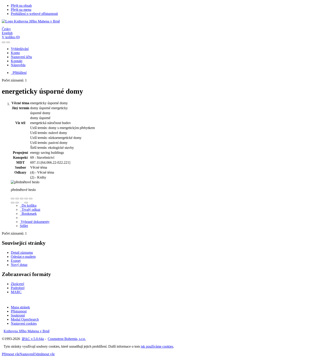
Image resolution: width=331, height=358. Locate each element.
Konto (15, 53)
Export (15, 261)
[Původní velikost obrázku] (21, 198)
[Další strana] (26, 202)
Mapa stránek (20, 307)
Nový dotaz (19, 265)
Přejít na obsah (21, 5)
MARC (16, 292)
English (7, 33)
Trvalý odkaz (30, 209)
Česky (6, 29)
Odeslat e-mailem (23, 256)
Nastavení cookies (24, 323)
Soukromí (18, 315)
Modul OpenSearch (25, 319)
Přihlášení (19, 73)
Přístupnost (19, 311)
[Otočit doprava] (17, 202)
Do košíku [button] (28, 205)
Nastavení (27, 354)
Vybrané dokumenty (35, 222)
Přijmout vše (11, 354)
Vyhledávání (20, 49)
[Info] (30, 198)
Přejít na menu (21, 9)
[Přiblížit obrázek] (12, 198)
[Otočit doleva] (12, 202)
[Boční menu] (3, 42)
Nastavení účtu (21, 57)
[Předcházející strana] (21, 202)
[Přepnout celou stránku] (26, 198)
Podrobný (18, 288)
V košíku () (11, 37)
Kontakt (16, 61)
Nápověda (18, 65)
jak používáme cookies (157, 346)
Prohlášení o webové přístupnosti (34, 14)
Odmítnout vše (44, 354)
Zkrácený (17, 284)
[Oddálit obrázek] (17, 198)
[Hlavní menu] (8, 42)
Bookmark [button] (28, 213)
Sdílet (24, 226)
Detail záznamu (22, 252)
